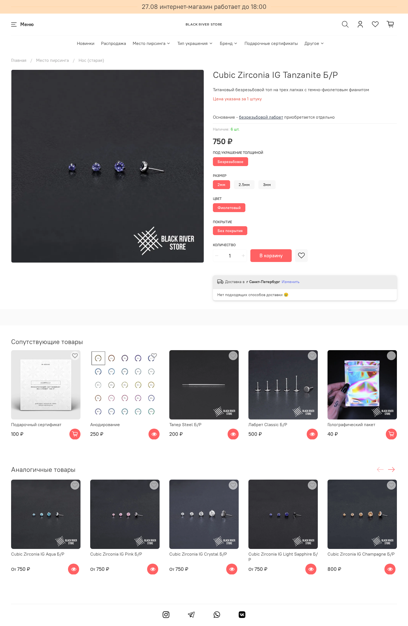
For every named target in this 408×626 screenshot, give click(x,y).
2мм (221, 184)
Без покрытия (230, 230)
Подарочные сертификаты (271, 43)
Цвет (217, 199)
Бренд (226, 43)
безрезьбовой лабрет (261, 117)
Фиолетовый (229, 207)
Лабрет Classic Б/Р (267, 424)
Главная (18, 60)
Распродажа (113, 43)
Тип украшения (192, 43)
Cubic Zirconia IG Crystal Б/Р (198, 554)
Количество (224, 245)
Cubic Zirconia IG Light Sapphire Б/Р (283, 556)
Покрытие (222, 222)
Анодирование (105, 424)
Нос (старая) (91, 60)
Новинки (85, 43)
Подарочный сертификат (36, 424)
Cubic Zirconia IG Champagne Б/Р (361, 554)
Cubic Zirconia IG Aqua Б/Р (37, 554)
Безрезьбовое (230, 161)
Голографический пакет (351, 424)
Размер (219, 176)
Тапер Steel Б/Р (185, 424)
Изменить (290, 281)
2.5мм (244, 184)
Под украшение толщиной (238, 153)
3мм (267, 184)
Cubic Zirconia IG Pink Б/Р (116, 554)
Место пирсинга (149, 43)
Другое (311, 43)
